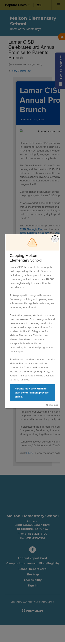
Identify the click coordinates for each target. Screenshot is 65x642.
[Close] (55, 238)
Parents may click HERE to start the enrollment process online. (32, 393)
